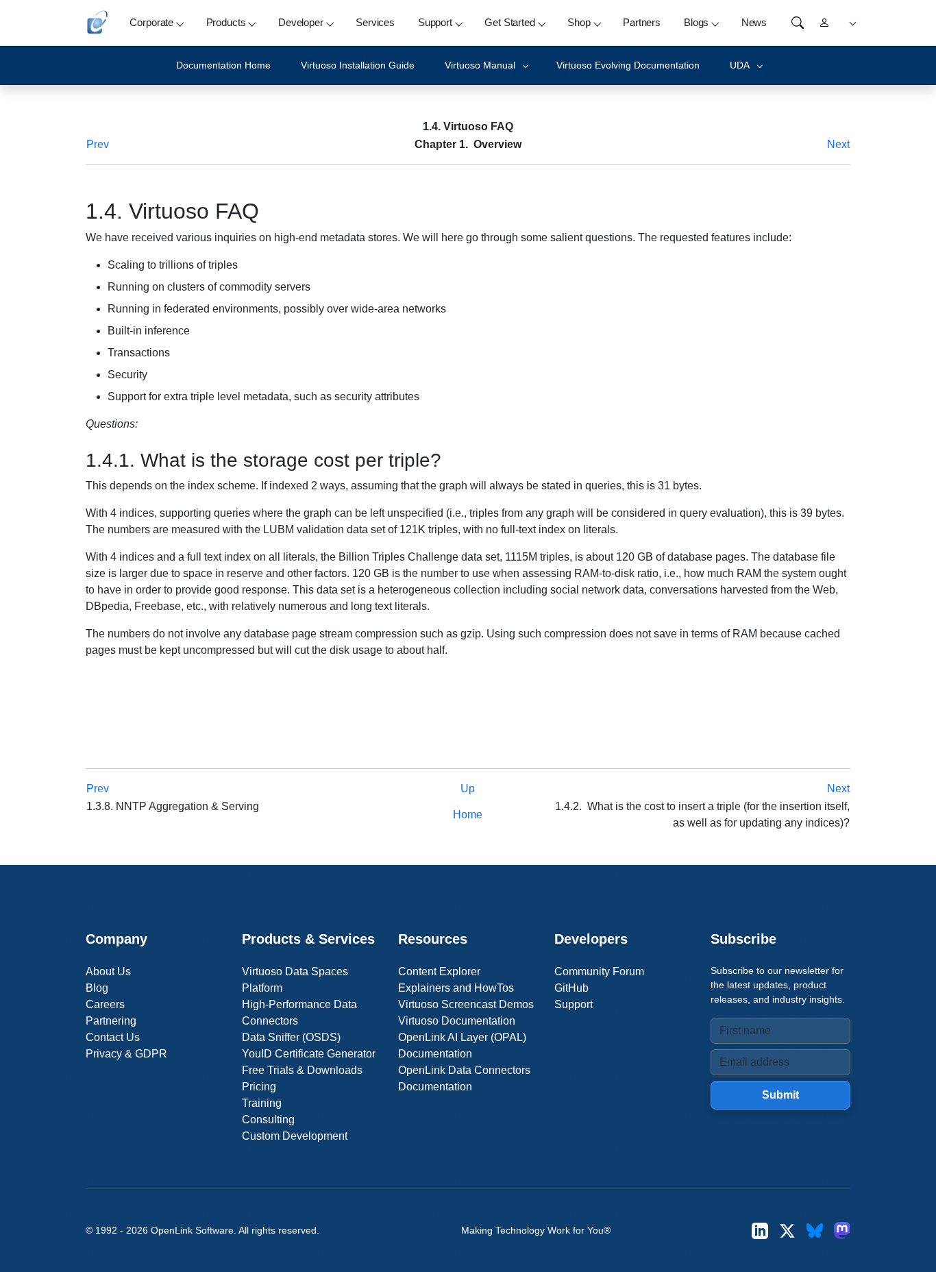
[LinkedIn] (760, 1230)
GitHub (571, 988)
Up (467, 788)
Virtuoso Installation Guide (358, 65)
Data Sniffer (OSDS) (291, 1037)
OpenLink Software (192, 1230)
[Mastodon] (842, 1230)
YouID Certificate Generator (308, 1054)
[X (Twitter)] (787, 1230)
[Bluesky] (814, 1230)
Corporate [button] (151, 22)
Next (838, 144)
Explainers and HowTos (456, 988)
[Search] (797, 22)
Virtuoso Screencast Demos (466, 1004)
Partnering (111, 1021)
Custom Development (294, 1136)
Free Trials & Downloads (302, 1070)
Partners (642, 22)
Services (375, 22)
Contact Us (113, 1037)
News (754, 22)
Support (573, 1004)
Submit (780, 1095)
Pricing (259, 1086)
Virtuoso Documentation (456, 1021)
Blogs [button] (696, 22)
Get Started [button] (509, 22)
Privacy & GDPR (126, 1054)
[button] (850, 23)
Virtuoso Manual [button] (480, 65)
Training (262, 1103)
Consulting (268, 1119)
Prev (97, 144)
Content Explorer (439, 971)
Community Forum (599, 971)
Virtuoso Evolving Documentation (628, 65)
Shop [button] (578, 22)
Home (467, 814)
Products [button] (226, 22)
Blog (97, 988)
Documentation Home (223, 65)
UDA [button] (740, 65)
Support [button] (435, 22)
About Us (108, 971)
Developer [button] (300, 22)
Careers (105, 1004)
